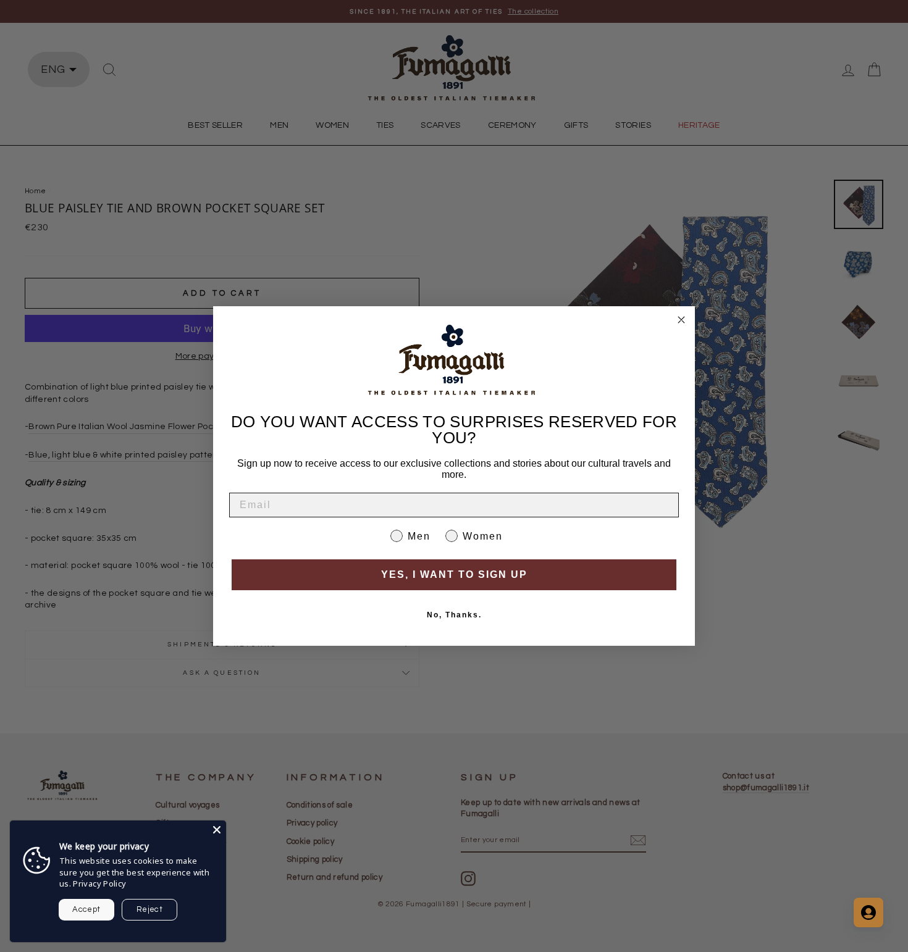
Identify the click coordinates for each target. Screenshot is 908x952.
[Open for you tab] (868, 912)
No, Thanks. (454, 615)
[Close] (217, 830)
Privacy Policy (99, 883)
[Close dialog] (681, 319)
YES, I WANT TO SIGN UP (454, 574)
